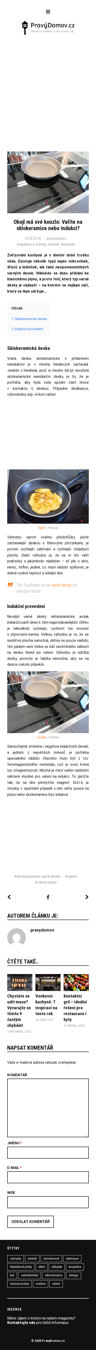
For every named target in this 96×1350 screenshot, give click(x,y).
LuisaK (41, 737)
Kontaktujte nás (21, 1322)
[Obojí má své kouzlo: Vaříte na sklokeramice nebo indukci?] (48, 496)
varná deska (47, 882)
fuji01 (41, 528)
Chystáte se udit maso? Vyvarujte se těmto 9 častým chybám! (19, 1010)
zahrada (15, 1258)
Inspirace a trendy (31, 244)
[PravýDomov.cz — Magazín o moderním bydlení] (48, 28)
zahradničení (29, 1275)
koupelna (75, 1267)
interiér (32, 1258)
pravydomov (57, 238)
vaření (72, 876)
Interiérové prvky (21, 1267)
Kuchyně (68, 244)
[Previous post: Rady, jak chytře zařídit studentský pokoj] (9, 897)
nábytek (56, 1267)
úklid (41, 1267)
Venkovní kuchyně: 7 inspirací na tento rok (46, 1004)
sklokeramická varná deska (38, 876)
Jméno (14, 1143)
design (73, 1275)
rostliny (40, 1283)
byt (12, 1275)
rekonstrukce (53, 1275)
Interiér (53, 244)
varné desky (61, 585)
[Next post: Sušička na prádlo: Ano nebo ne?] (87, 897)
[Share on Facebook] (48, 897)
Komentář (17, 1075)
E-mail (14, 1168)
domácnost (51, 1258)
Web (11, 1193)
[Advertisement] (48, 86)
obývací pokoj (19, 1283)
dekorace (72, 1258)
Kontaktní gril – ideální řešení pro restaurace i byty (75, 1007)
